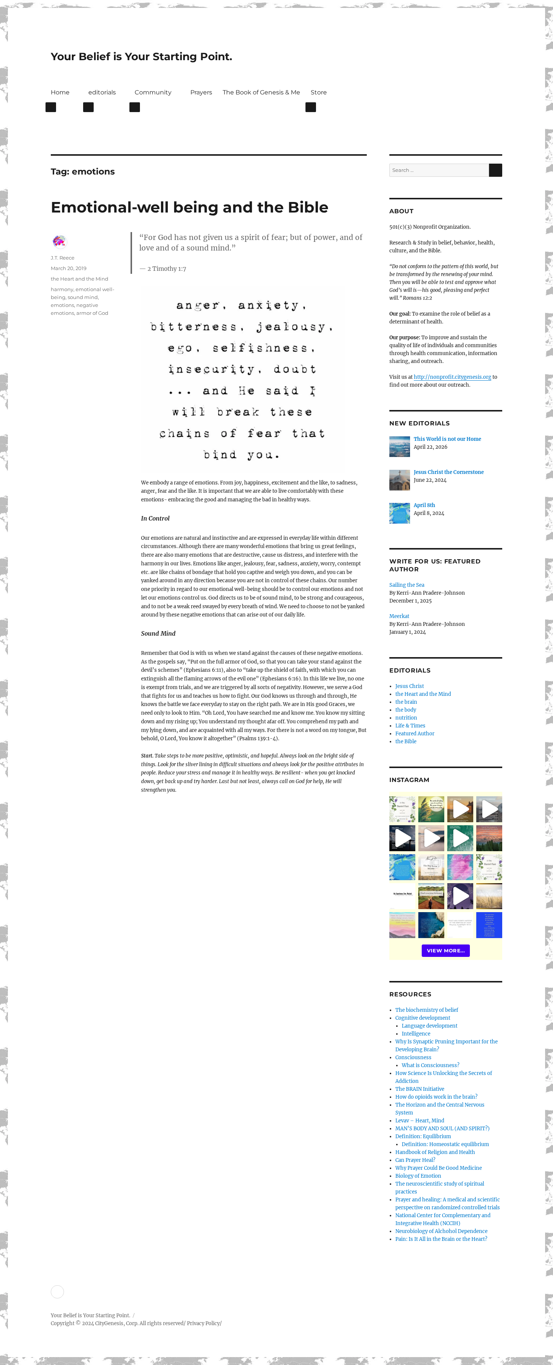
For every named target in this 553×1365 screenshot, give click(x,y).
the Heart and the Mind (79, 279)
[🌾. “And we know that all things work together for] (402, 896)
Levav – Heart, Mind (419, 1121)
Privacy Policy (203, 1323)
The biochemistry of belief (426, 1010)
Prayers (201, 92)
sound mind (83, 297)
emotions (62, 305)
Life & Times (410, 726)
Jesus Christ (409, 686)
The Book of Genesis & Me (261, 92)
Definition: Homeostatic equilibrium (445, 1144)
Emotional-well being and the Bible (189, 207)
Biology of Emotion (418, 1176)
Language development (429, 1026)
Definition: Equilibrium (423, 1136)
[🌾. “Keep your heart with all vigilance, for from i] (460, 838)
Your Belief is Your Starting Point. (141, 56)
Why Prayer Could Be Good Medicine (438, 1168)
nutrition (406, 718)
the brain (406, 702)
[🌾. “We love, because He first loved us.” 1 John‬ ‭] (489, 925)
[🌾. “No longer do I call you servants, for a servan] (431, 809)
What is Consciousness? (430, 1065)
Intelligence (416, 1034)
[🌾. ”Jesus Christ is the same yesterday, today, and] (460, 867)
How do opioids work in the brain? (436, 1097)
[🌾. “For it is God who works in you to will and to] (460, 925)
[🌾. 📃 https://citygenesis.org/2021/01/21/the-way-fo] (431, 896)
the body (405, 710)
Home (60, 92)
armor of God (92, 313)
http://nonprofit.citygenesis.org (452, 377)
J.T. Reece (62, 258)
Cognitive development (422, 1018)
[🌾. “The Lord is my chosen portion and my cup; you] (431, 925)
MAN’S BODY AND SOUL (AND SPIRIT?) (442, 1128)
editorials (102, 92)
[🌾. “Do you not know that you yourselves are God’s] (402, 838)
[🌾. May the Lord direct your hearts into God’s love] (460, 896)
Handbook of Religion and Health (435, 1152)
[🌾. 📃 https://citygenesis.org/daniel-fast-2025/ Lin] (402, 809)
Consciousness (413, 1057)
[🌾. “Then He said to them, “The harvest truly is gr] (460, 809)
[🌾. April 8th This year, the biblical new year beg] (402, 867)
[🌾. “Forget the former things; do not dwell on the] (402, 925)
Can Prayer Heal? (415, 1160)
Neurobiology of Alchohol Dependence (441, 1231)
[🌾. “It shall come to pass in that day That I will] (431, 838)
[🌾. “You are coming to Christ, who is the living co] (489, 809)
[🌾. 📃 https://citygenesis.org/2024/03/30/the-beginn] (431, 867)
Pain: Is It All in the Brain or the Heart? (441, 1239)
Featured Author (414, 733)
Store (319, 92)
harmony (62, 289)
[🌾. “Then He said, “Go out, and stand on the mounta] (489, 838)
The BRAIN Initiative (419, 1089)
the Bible (405, 741)
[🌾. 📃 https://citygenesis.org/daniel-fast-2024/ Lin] (489, 867)
